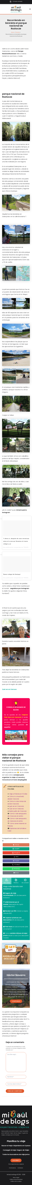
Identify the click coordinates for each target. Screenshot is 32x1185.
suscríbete (16, 1160)
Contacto (20, 1168)
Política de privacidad (16, 1179)
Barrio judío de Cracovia (17, 811)
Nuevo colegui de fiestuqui (11, 574)
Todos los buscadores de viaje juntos (16, 1154)
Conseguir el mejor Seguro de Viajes (16, 1150)
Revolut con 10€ (10, 911)
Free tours (8, 927)
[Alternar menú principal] (30, 9)
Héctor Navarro (16, 975)
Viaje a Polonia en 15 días (18, 794)
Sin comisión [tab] (25, 883)
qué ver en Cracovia (16, 806)
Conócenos (16, 1001)
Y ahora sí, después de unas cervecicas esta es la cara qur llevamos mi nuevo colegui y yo (16, 541)
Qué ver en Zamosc (9, 689)
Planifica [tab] (16, 883)
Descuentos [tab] (7, 883)
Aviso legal (16, 1177)
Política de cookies (16, 1181)
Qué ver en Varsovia (16, 809)
